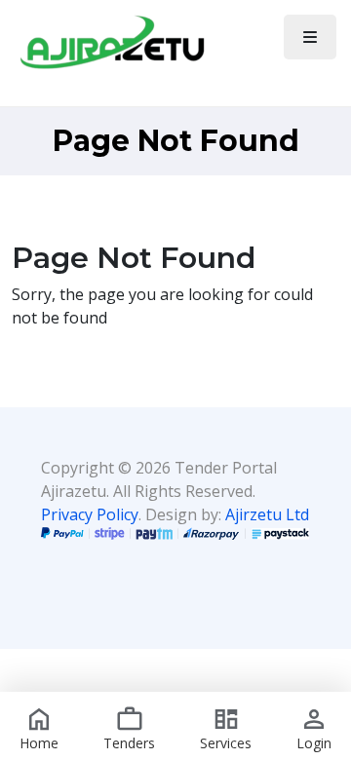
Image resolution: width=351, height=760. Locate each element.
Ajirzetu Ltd (267, 514)
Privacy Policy (89, 514)
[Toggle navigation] (310, 37)
